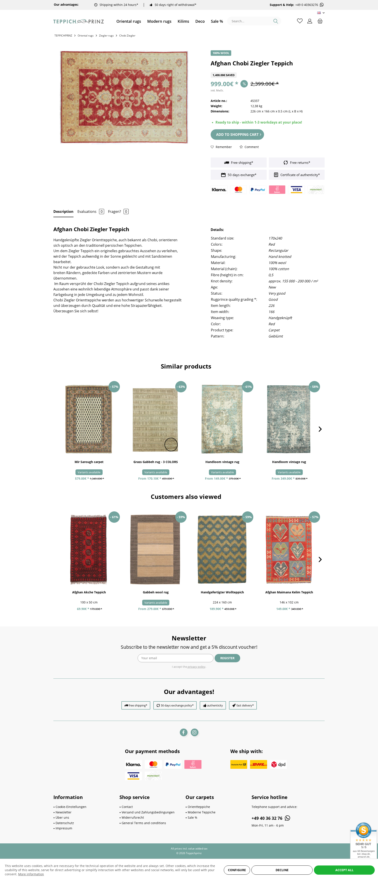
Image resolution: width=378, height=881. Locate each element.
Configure (237, 870)
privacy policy (196, 667)
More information (31, 874)
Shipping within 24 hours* (119, 5)
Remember (223, 147)
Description (63, 211)
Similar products (186, 366)
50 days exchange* (241, 175)
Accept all (344, 870)
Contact (127, 807)
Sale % (192, 817)
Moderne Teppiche (201, 812)
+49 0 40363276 (306, 4)
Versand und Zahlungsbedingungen (148, 812)
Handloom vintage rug (222, 462)
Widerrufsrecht (133, 817)
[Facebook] (183, 732)
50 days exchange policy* (177, 705)
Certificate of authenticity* (300, 175)
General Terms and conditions (144, 823)
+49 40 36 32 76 (268, 818)
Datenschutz (65, 823)
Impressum (64, 828)
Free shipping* (241, 162)
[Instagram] (194, 732)
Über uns (62, 817)
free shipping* (138, 705)
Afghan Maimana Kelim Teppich (289, 592)
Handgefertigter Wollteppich (222, 592)
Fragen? (117, 211)
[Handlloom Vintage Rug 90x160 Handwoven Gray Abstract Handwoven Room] (222, 419)
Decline (282, 870)
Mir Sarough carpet (89, 462)
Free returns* (299, 162)
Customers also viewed (186, 496)
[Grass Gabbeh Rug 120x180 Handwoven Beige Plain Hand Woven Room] (155, 419)
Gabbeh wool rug (156, 592)
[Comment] (268, 69)
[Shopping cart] (320, 20)
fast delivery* (245, 705)
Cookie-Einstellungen (71, 807)
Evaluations (90, 211)
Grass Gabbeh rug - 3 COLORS (155, 462)
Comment (251, 147)
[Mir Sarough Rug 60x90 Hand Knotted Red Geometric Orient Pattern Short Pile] (89, 419)
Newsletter (64, 812)
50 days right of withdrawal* (175, 5)
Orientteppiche (199, 807)
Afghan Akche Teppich (89, 592)
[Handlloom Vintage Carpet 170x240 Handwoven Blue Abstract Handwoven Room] (289, 419)
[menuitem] (128, 21)
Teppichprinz (63, 35)
